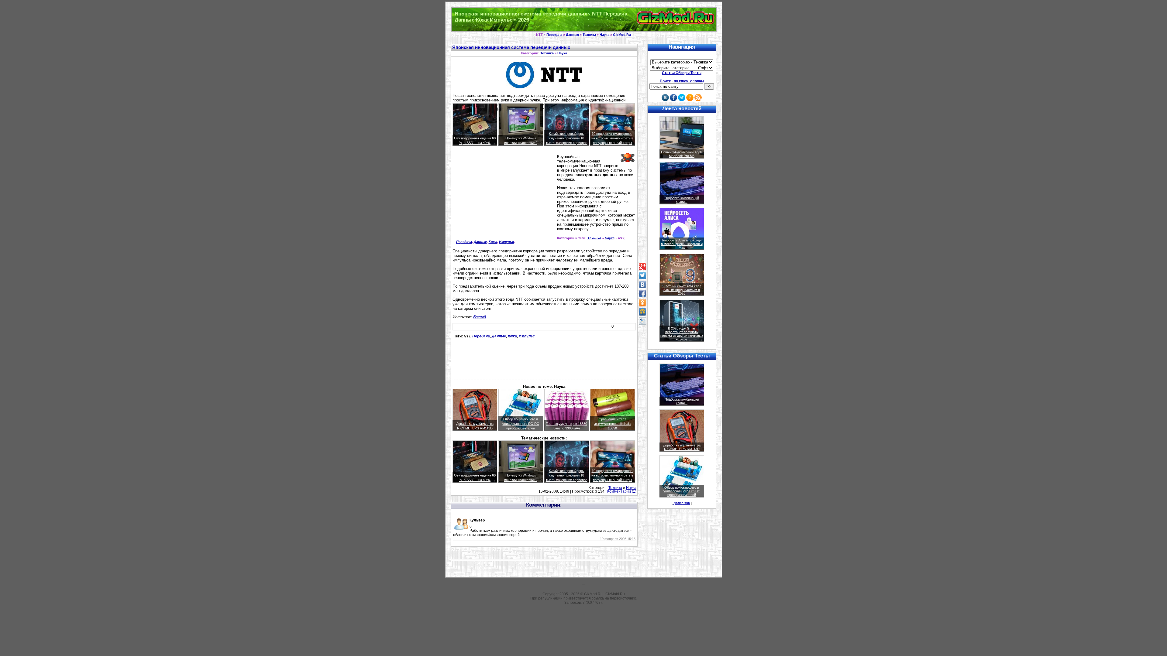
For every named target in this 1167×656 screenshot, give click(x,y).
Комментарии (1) (621, 491)
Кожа (493, 242)
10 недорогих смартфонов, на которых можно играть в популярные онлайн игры (612, 138)
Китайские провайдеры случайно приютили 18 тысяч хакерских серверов (566, 138)
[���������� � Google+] (642, 266)
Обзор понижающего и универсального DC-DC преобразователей (520, 423)
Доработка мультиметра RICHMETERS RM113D (682, 447)
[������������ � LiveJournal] (642, 321)
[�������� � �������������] (642, 302)
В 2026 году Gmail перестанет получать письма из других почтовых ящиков (681, 333)
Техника (589, 34)
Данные (572, 34)
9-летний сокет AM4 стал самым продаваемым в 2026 (682, 289)
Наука (604, 34)
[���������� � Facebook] (642, 293)
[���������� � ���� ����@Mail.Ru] (642, 312)
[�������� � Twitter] (642, 275)
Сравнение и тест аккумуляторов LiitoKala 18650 (612, 423)
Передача (554, 34)
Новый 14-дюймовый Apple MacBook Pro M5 (682, 154)
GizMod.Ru (622, 34)
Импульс (506, 242)
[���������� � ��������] (642, 284)
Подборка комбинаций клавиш (682, 199)
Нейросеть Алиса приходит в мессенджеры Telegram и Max (682, 243)
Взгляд (479, 317)
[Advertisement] (504, 197)
